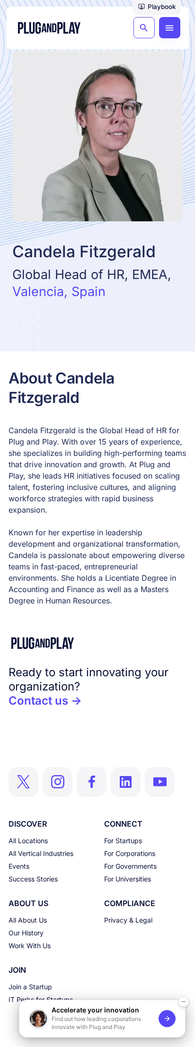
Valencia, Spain (59, 291)
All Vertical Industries (41, 853)
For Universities (127, 879)
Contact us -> (45, 700)
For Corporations (129, 853)
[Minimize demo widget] (183, 1001)
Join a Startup (30, 987)
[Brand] (97, 643)
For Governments (130, 866)
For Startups (123, 841)
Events (19, 866)
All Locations (28, 841)
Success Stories (33, 879)
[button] (156, 7)
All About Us (28, 920)
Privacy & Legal (128, 920)
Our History (26, 933)
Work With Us (30, 946)
